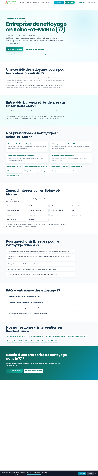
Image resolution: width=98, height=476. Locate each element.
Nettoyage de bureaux (14, 166)
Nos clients (36, 2)
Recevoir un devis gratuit (33, 371)
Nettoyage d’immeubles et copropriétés (35, 166)
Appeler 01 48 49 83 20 (15, 49)
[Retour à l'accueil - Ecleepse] (10, 2)
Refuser (90, 473)
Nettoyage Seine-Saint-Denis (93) (17, 336)
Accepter (82, 473)
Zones (47, 2)
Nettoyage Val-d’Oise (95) (49, 341)
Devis (42, 2)
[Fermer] (96, 473)
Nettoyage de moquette (46, 171)
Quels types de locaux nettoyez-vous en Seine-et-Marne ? (28, 314)
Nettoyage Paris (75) (37, 336)
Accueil (22, 2)
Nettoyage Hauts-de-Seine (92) (55, 336)
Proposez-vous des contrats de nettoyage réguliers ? (26, 302)
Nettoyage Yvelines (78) (14, 341)
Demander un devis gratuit (35, 49)
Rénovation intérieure (13, 175)
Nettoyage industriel (30, 171)
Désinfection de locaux (14, 171)
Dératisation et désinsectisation (66, 171)
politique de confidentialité (34, 474)
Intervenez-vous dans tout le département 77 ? (24, 296)
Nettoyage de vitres (76, 166)
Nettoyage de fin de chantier (59, 166)
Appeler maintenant (14, 371)
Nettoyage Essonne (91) (32, 341)
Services (28, 2)
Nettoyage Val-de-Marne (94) (77, 336)
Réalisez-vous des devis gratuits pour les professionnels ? (28, 308)
